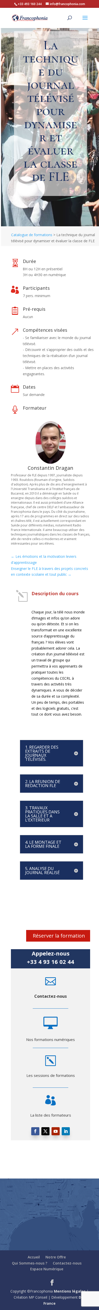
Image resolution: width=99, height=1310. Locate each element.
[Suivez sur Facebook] (35, 1131)
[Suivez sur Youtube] (56, 1131)
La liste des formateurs (50, 1115)
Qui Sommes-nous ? (29, 1263)
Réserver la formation (59, 935)
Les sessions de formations (50, 1075)
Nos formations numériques (50, 1039)
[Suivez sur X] (45, 1131)
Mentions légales (70, 1291)
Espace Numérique (46, 1269)
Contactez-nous (50, 996)
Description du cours (54, 593)
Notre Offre (55, 1257)
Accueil (34, 1257)
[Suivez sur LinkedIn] (66, 1131)
